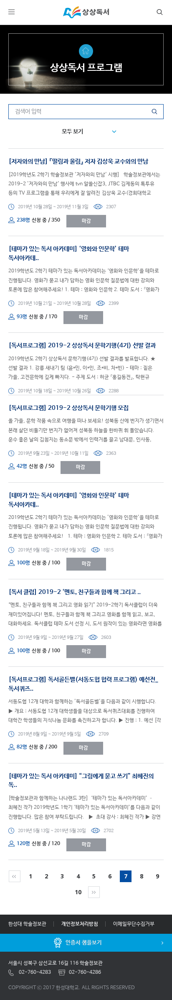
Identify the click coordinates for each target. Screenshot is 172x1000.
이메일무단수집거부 (133, 924)
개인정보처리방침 (79, 924)
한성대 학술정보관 (27, 924)
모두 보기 (72, 131)
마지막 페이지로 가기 (94, 892)
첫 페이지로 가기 (14, 876)
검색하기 (158, 12)
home (86, 51)
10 (78, 892)
